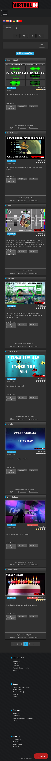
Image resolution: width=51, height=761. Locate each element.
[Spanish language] (7, 21)
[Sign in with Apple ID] (32, 36)
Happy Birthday (12, 570)
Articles (15, 694)
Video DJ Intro (12, 497)
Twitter (16, 746)
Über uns (16, 713)
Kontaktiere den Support (21, 687)
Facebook (17, 740)
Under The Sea (12, 351)
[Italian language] (17, 21)
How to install (34, 128)
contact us (16, 716)
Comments (23, 128)
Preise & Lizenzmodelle (21, 668)
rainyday (10, 424)
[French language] (10, 21)
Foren (15, 696)
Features (16, 666)
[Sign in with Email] (16, 28)
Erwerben (16, 663)
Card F (9, 206)
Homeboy (42, 527)
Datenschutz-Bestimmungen (23, 718)
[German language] (14, 21)
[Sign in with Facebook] (16, 36)
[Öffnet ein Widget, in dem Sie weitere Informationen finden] (41, 756)
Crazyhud (10, 278)
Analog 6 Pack (12, 60)
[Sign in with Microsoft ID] (24, 36)
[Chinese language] (20, 21)
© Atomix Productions (25, 759)
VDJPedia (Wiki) (18, 692)
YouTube (17, 742)
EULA (15, 720)
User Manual (17, 689)
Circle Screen (12, 133)
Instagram (18, 744)
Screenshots (17, 670)
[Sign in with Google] (40, 36)
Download (16, 661)
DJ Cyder (43, 87)
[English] (4, 21)
